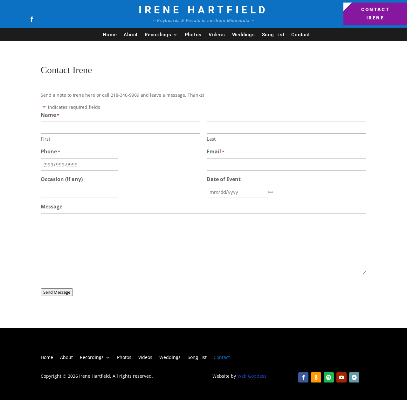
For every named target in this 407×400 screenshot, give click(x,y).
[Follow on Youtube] (341, 377)
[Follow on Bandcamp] (354, 377)
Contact (300, 35)
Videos (217, 35)
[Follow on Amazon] (316, 377)
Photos (193, 35)
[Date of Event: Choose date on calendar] (270, 192)
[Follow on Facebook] (32, 19)
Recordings (158, 35)
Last (211, 139)
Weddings (243, 35)
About (131, 35)
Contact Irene (375, 13)
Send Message (56, 292)
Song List (273, 35)
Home (110, 35)
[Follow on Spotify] (329, 377)
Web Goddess (251, 376)
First (45, 139)
